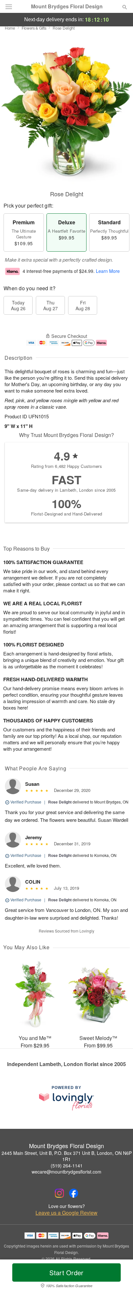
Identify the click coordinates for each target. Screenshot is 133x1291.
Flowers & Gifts (34, 28)
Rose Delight (60, 802)
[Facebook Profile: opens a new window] (73, 1193)
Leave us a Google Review (66, 1212)
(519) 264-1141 (67, 1165)
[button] (119, 1276)
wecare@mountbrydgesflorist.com (66, 1171)
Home (10, 28)
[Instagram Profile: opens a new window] (59, 1193)
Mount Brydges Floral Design (67, 6)
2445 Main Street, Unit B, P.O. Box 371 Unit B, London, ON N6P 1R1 (67, 1156)
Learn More (108, 271)
